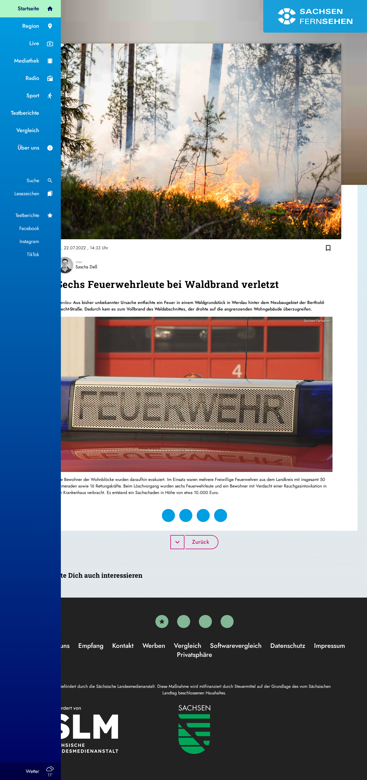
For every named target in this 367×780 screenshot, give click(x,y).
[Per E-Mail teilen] (220, 515)
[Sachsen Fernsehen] (315, 16)
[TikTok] (227, 621)
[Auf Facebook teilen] (168, 515)
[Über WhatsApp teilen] (203, 515)
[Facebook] (183, 621)
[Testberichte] (161, 621)
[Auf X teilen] (185, 515)
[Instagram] (205, 621)
